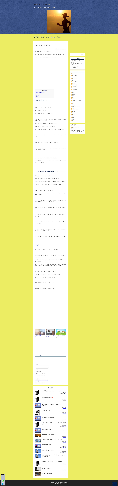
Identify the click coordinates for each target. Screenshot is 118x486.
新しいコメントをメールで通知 (40, 373)
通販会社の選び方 (38, 335)
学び (73, 97)
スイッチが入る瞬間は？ (40, 382)
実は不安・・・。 (73, 62)
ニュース (64, 393)
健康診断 (73, 94)
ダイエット (74, 80)
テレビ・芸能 (74, 81)
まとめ (37, 95)
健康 (73, 92)
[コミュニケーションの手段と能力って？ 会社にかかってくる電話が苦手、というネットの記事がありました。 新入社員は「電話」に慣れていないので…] (50, 332)
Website (37, 369)
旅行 (73, 103)
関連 (37, 96)
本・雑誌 (73, 105)
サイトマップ (57, 36)
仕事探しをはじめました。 (75, 66)
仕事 (73, 91)
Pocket (2, 478)
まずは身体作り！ (73, 67)
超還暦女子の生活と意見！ (43, 4)
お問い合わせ (41, 36)
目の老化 (73, 111)
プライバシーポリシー (50, 36)
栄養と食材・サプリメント (76, 106)
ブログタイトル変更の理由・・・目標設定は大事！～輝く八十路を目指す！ (48, 37)
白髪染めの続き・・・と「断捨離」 (76, 60)
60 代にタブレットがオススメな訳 (41, 380)
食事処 (73, 117)
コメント (37, 357)
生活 (73, 108)
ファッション (74, 86)
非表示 (45, 90)
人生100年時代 (74, 89)
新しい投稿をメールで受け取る (40, 375)
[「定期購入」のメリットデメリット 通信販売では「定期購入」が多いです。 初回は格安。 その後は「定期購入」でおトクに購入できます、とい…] (61, 332)
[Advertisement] (50, 69)
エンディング (74, 78)
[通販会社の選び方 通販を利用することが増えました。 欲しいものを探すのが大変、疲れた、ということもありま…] (40, 332)
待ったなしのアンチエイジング (77, 100)
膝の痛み (73, 114)
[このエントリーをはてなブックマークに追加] (2, 484)
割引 (73, 95)
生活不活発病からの (75, 109)
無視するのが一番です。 (40, 92)
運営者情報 (36, 36)
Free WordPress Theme (61, 482)
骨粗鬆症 (73, 119)
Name (37, 364)
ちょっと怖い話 (74, 75)
